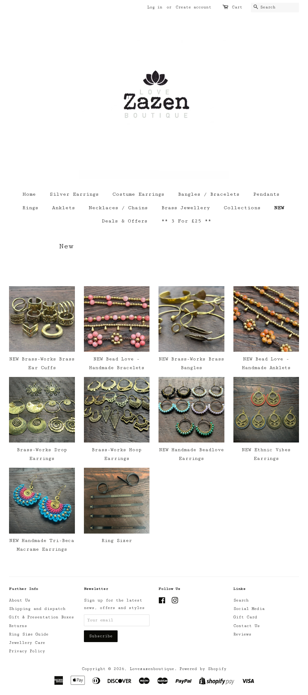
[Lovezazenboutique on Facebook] (162, 601)
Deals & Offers (124, 221)
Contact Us (246, 625)
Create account (193, 7)
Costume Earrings (138, 194)
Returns (18, 625)
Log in (154, 7)
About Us (19, 600)
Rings (30, 208)
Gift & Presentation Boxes (41, 617)
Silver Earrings (74, 194)
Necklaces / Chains (118, 208)
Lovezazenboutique (152, 668)
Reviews (242, 634)
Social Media (249, 608)
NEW (279, 208)
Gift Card (245, 617)
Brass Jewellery (186, 208)
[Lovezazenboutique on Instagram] (174, 601)
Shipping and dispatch (37, 608)
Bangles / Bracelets (208, 194)
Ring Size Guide (28, 634)
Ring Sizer (116, 540)
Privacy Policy (27, 651)
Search (241, 600)
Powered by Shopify (203, 668)
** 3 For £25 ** (186, 221)
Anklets (63, 208)
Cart (237, 7)
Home (29, 194)
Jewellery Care (27, 642)
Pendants (266, 194)
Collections (242, 208)
